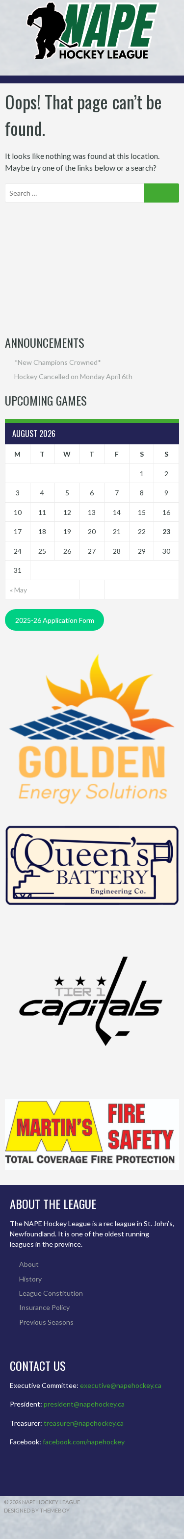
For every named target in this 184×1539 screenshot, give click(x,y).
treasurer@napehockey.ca (84, 1423)
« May (18, 590)
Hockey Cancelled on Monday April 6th (73, 376)
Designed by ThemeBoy (37, 1510)
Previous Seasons (46, 1322)
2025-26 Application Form (54, 620)
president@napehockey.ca (84, 1404)
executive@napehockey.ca (120, 1385)
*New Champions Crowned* (57, 362)
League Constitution (51, 1293)
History (30, 1279)
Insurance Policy (44, 1307)
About (29, 1264)
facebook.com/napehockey (84, 1441)
